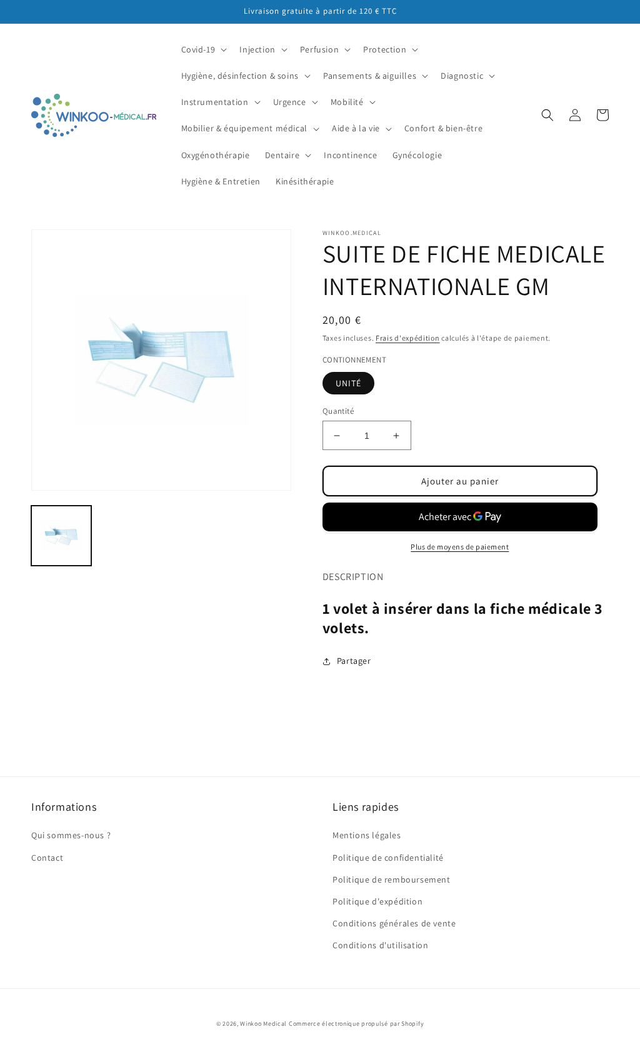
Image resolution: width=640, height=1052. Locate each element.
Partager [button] (354, 660)
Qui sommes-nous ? (71, 835)
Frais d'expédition (408, 338)
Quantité (338, 411)
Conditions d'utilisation (380, 945)
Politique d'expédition (377, 901)
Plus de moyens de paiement (460, 546)
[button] (203, 49)
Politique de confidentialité (388, 857)
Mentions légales (366, 835)
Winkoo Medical (263, 1023)
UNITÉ (348, 383)
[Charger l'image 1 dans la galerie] (61, 536)
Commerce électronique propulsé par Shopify (356, 1023)
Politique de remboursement (391, 879)
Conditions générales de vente (394, 923)
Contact (47, 857)
